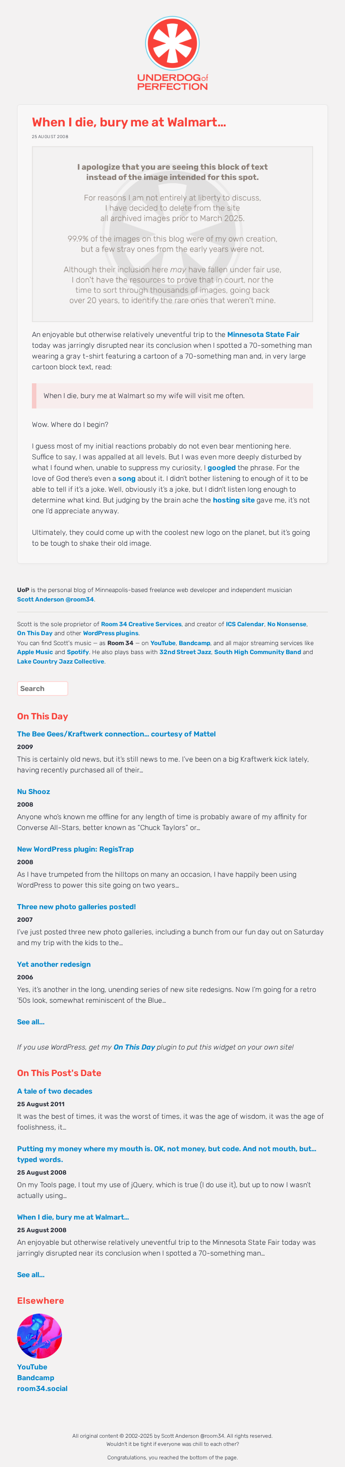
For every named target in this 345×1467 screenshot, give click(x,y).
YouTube (163, 642)
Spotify (78, 651)
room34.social (42, 1388)
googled (222, 467)
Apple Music (35, 651)
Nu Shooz (33, 791)
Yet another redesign (54, 964)
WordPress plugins (110, 633)
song (127, 478)
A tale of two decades (55, 1091)
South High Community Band (257, 651)
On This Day (35, 633)
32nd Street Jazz (185, 651)
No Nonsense (286, 624)
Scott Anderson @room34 (55, 599)
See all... (30, 1022)
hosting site (234, 500)
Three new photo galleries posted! (76, 906)
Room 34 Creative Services (141, 624)
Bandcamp (194, 642)
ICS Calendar (245, 624)
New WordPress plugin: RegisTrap (75, 849)
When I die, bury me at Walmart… (73, 1217)
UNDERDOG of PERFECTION (172, 45)
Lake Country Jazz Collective (60, 661)
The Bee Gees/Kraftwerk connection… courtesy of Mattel (116, 734)
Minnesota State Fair (263, 334)
